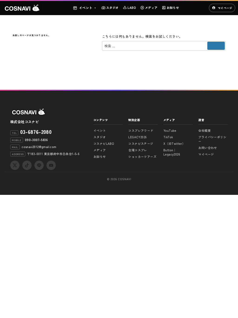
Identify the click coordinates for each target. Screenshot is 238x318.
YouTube (169, 130)
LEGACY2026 (137, 137)
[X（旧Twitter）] (15, 165)
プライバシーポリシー (212, 139)
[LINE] (39, 165)
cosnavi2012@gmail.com (39, 147)
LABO (132, 7)
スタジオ (112, 7)
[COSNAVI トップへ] (22, 8)
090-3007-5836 (36, 139)
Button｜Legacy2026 (171, 152)
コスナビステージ (140, 143)
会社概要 (204, 130)
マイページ (225, 8)
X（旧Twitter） (174, 143)
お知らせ (173, 7)
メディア (151, 7)
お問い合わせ (207, 147)
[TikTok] (27, 165)
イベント (87, 7)
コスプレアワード (140, 130)
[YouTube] (51, 165)
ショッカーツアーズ (142, 156)
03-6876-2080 (36, 132)
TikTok (168, 137)
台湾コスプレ (137, 150)
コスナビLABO (103, 143)
